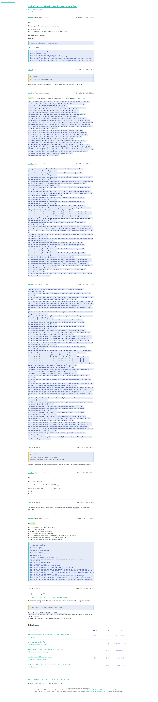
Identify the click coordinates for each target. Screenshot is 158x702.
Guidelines (45, 679)
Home (30, 679)
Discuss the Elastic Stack (8, 2)
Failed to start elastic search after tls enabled (52, 6)
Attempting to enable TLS (37, 642)
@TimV (31, 98)
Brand (108, 690)
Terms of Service (54, 679)
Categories (37, 679)
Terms (97, 690)
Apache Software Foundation (95, 691)
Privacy (103, 690)
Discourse (38, 683)
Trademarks (91, 690)
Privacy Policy (65, 679)
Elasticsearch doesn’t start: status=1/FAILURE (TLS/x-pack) (48, 635)
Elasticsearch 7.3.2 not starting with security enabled (45, 649)
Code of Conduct (116, 690)
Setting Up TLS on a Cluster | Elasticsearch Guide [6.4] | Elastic (48, 597)
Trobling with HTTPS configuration (40, 657)
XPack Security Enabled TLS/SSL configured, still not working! (49, 664)
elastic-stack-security (33, 11)
